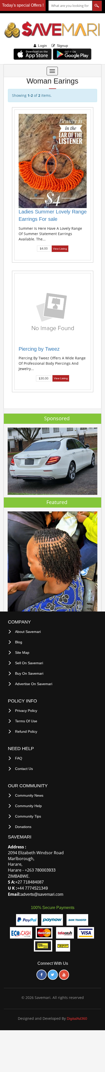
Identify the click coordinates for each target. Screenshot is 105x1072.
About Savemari (28, 632)
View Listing (60, 248)
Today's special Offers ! (23, 5)
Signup (62, 46)
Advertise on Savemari (33, 684)
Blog (18, 642)
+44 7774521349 (32, 888)
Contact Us (24, 769)
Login (42, 46)
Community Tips (28, 816)
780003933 (45, 870)
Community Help (28, 806)
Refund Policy (26, 731)
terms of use (26, 721)
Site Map (22, 652)
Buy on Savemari (29, 673)
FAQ (18, 758)
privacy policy (26, 711)
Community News (29, 795)
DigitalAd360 (77, 1018)
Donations (23, 827)
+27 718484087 (29, 882)
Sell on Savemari (29, 663)
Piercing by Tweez (39, 349)
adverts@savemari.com (42, 894)
